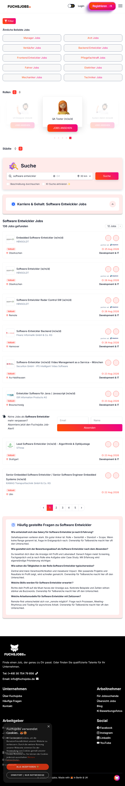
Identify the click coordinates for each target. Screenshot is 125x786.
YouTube (105, 742)
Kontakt (7, 706)
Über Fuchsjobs (12, 696)
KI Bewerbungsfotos (109, 710)
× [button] (48, 726)
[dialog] (27, 753)
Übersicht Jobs (106, 701)
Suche (107, 176)
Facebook (105, 727)
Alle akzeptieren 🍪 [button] (27, 766)
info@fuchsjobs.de (23, 679)
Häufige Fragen (12, 701)
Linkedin (105, 737)
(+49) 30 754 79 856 (21, 673)
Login (81, 5)
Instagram (106, 732)
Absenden (90, 427)
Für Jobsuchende (107, 696)
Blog (100, 706)
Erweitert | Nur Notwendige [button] (27, 775)
